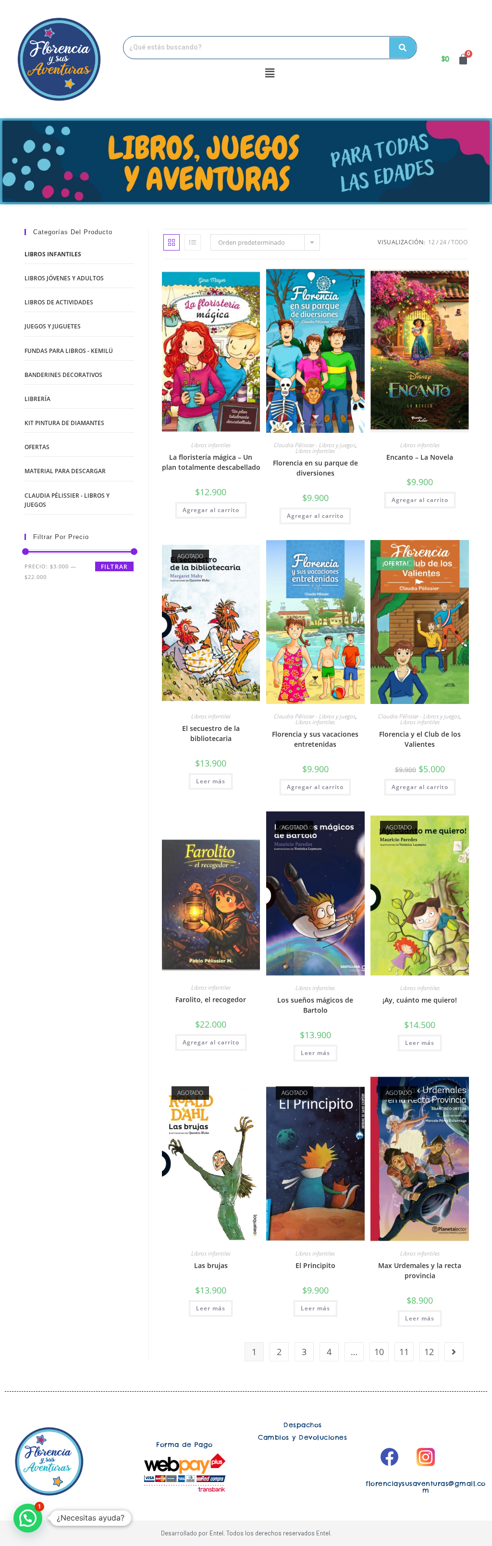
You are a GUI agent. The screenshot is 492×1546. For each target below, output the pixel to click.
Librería (37, 399)
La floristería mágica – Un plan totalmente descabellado (211, 462)
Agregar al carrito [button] (211, 510)
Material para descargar (65, 471)
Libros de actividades (59, 302)
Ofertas (37, 447)
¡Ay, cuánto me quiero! (419, 1000)
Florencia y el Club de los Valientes (420, 739)
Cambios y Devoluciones (302, 1437)
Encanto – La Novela (419, 457)
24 (443, 242)
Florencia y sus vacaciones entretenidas (315, 739)
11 (404, 1351)
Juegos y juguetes (53, 326)
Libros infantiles (211, 445)
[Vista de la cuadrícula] (171, 242)
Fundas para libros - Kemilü (69, 351)
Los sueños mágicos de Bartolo (315, 1005)
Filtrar (114, 567)
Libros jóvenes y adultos (64, 278)
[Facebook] (389, 1457)
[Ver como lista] (192, 242)
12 (431, 242)
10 (379, 1351)
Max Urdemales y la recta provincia (419, 1270)
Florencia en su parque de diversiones (315, 468)
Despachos (302, 1424)
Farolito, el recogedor (210, 999)
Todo (459, 242)
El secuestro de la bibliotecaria (211, 733)
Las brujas (211, 1265)
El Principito (315, 1265)
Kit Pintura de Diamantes (64, 423)
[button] (270, 73)
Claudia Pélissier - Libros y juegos (315, 445)
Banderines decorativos (63, 375)
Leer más (210, 781)
